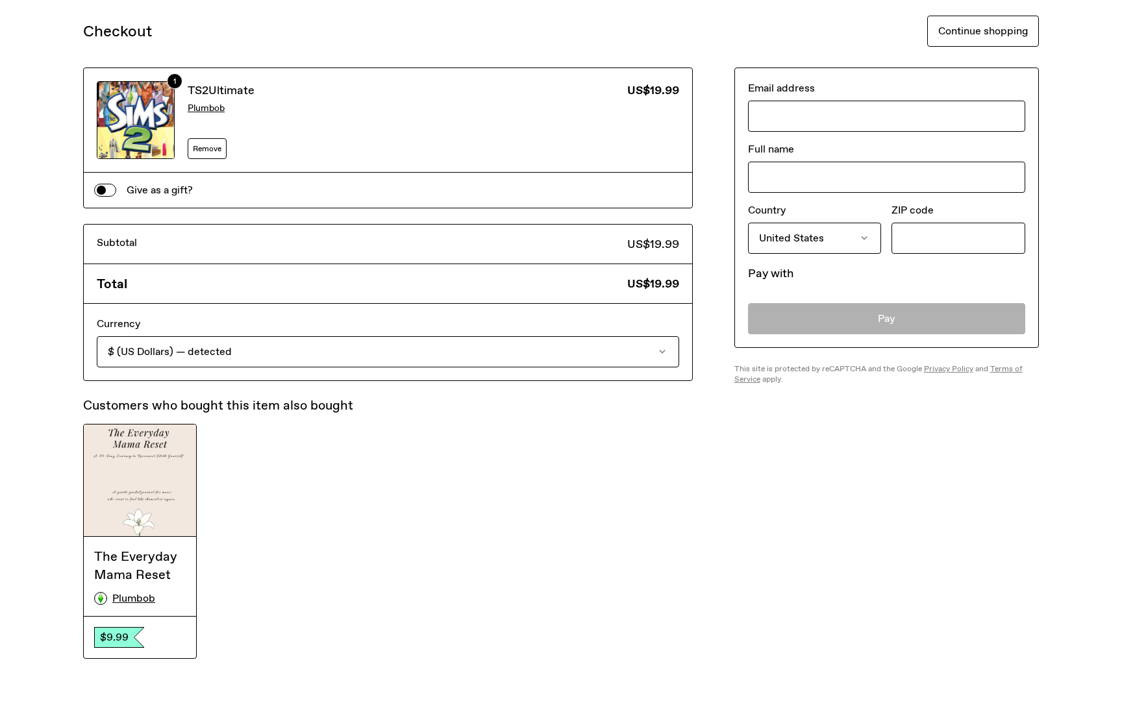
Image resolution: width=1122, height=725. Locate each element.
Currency (118, 323)
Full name (771, 149)
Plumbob (206, 108)
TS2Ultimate (221, 90)
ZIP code (912, 210)
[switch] (105, 190)
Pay (886, 318)
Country (767, 210)
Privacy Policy (948, 368)
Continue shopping (983, 31)
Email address (781, 88)
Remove (207, 148)
